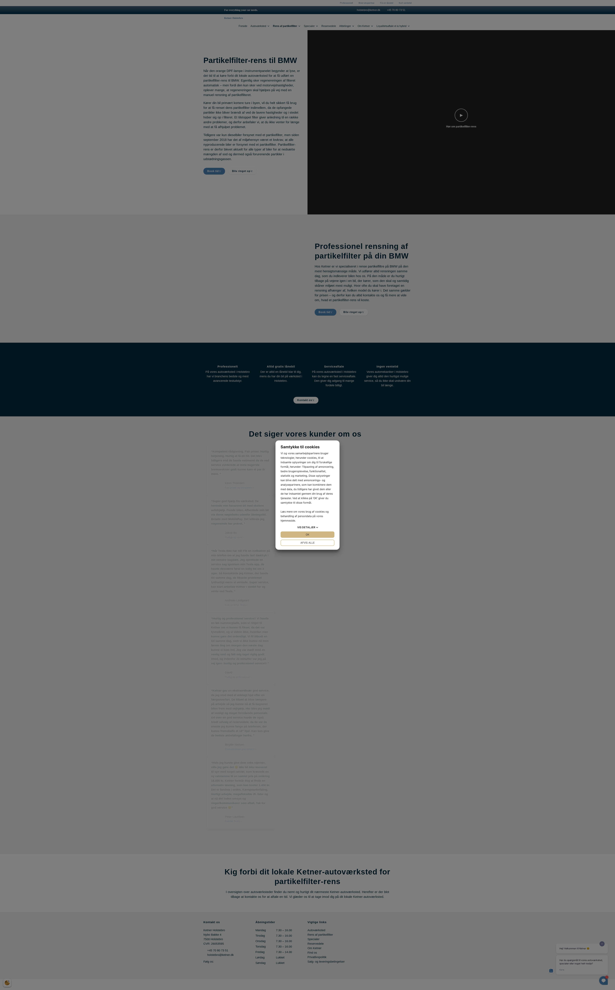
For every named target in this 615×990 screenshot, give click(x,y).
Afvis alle (307, 542)
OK (307, 534)
